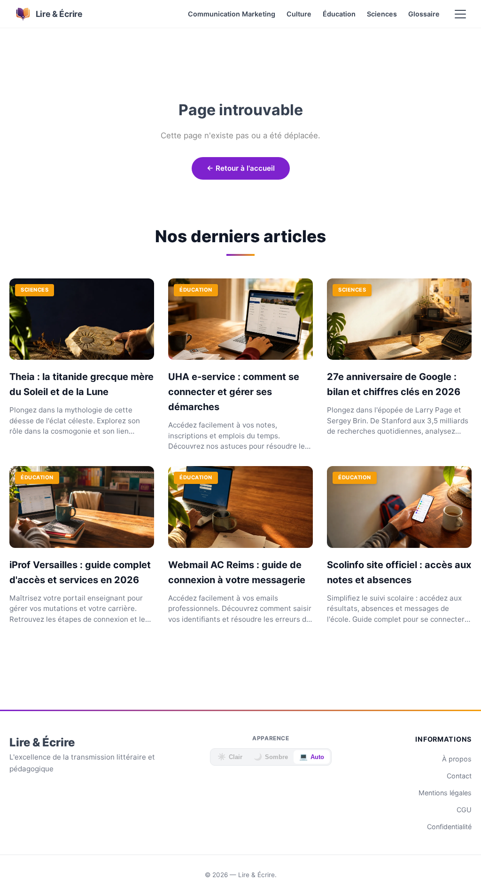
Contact (459, 776)
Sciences (382, 14)
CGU (464, 810)
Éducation (339, 14)
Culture (299, 14)
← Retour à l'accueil (241, 168)
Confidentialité (449, 827)
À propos (457, 759)
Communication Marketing (231, 14)
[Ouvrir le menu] (460, 14)
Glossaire (424, 14)
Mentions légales (445, 793)
